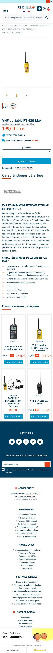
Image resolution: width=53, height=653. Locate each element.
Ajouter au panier (26, 161)
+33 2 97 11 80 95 (24, 168)
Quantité (26, 148)
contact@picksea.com (26, 497)
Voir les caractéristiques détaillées (18, 124)
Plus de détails (13, 362)
